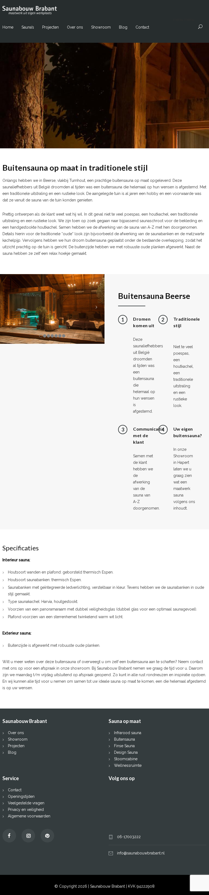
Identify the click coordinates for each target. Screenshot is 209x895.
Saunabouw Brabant (108, 886)
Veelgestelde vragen (26, 803)
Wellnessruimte (128, 765)
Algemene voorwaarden (29, 816)
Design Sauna (126, 752)
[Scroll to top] (194, 880)
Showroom (101, 27)
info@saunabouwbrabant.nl (141, 853)
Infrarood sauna (127, 733)
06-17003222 (129, 837)
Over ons (75, 27)
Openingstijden (21, 796)
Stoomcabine (125, 759)
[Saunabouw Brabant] (104, 10)
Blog (123, 27)
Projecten (50, 27)
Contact (142, 27)
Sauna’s (27, 27)
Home (7, 27)
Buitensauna (124, 739)
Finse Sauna (124, 746)
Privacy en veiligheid (26, 809)
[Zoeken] (200, 26)
